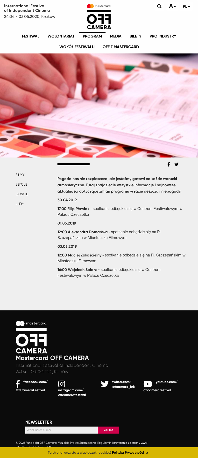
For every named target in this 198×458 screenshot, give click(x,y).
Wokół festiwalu (76, 47)
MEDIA (115, 36)
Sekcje (21, 184)
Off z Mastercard (121, 47)
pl (185, 6)
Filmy (20, 175)
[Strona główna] (99, 16)
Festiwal (30, 36)
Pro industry (163, 36)
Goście (22, 194)
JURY (20, 204)
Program (92, 36)
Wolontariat (61, 36)
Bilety (135, 36)
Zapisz (108, 430)
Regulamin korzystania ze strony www (122, 443)
